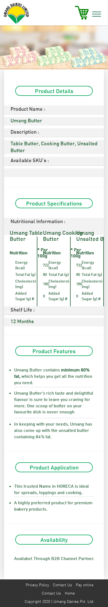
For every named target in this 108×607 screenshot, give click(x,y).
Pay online (84, 584)
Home (70, 593)
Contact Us (62, 584)
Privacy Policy (37, 584)
